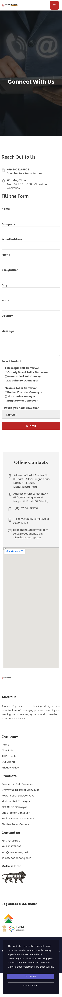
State (5, 300)
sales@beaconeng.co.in (16, 858)
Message (8, 331)
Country (7, 316)
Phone (6, 255)
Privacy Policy (10, 767)
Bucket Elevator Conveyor (18, 818)
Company (8, 224)
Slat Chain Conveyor (14, 807)
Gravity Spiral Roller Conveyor (20, 790)
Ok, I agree (30, 976)
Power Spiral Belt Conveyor (19, 795)
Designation (10, 270)
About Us (7, 750)
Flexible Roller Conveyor (17, 824)
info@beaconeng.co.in (15, 852)
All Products (9, 756)
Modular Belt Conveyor (16, 801)
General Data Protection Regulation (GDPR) (30, 966)
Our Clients (8, 762)
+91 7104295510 (11, 841)
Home (5, 745)
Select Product (11, 361)
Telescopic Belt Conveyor (18, 784)
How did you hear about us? (20, 408)
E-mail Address (12, 239)
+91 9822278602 (11, 846)
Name (6, 209)
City (4, 285)
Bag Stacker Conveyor (16, 813)
